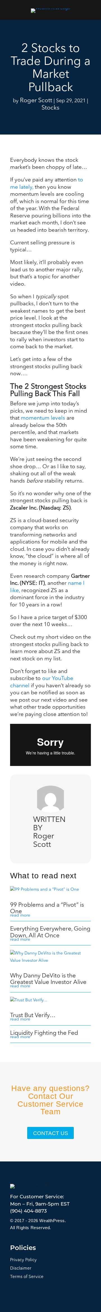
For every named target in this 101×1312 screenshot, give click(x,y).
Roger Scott (36, 101)
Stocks (50, 108)
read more (20, 915)
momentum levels (43, 418)
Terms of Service (26, 1277)
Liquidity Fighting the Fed (44, 1033)
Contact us (50, 1133)
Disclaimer (20, 1268)
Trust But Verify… (32, 1015)
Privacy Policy (23, 1260)
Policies (23, 1248)
